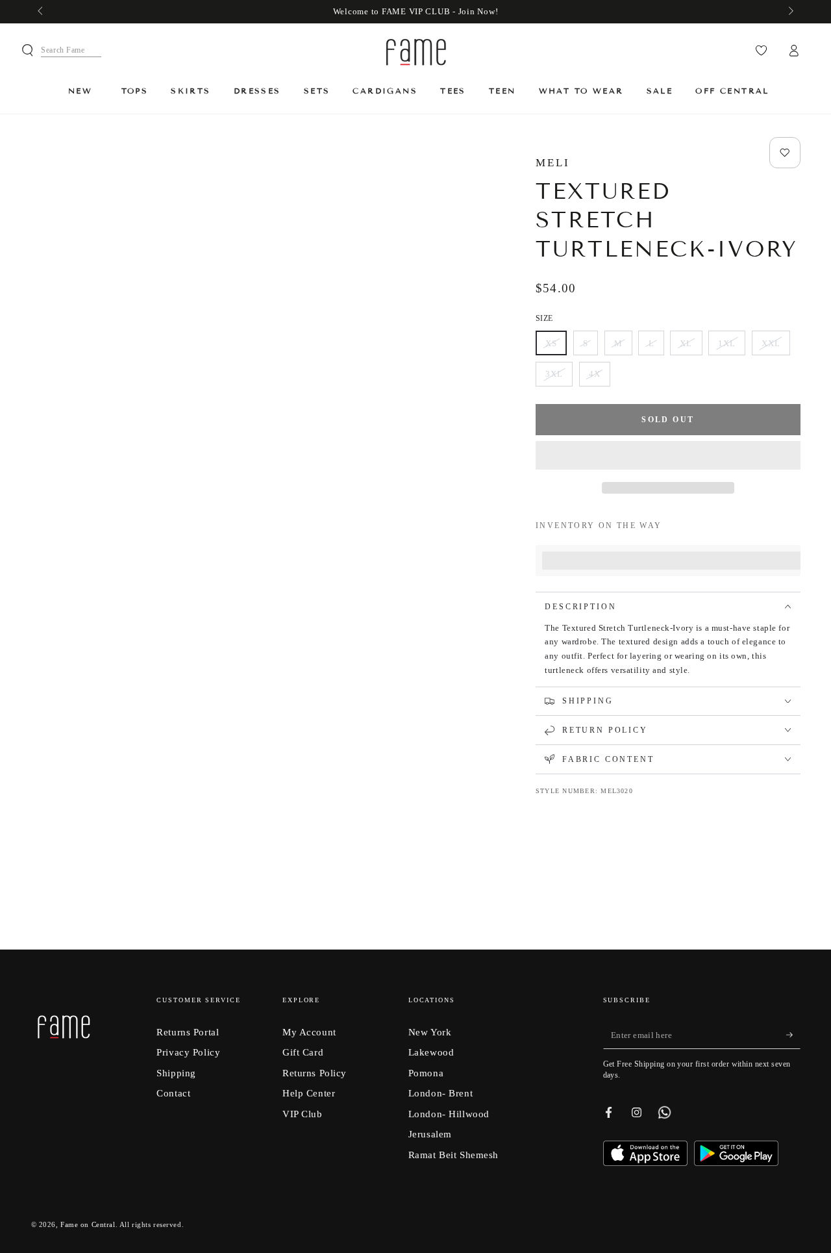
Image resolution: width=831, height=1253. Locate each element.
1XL (731, 346)
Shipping (176, 1072)
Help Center (308, 1092)
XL (691, 346)
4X (599, 377)
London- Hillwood (449, 1113)
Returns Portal (187, 1031)
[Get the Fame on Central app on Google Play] (736, 1162)
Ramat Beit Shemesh (453, 1154)
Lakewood (431, 1051)
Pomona (425, 1072)
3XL (559, 377)
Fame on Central (88, 1224)
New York (430, 1031)
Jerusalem (430, 1133)
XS (556, 346)
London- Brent (440, 1092)
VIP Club (302, 1113)
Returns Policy (314, 1072)
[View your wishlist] (761, 50)
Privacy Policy (188, 1051)
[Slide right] (789, 11)
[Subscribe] (793, 1035)
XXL (775, 346)
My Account (309, 1031)
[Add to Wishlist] (784, 152)
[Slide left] (41, 11)
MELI (553, 163)
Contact (173, 1092)
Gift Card (302, 1051)
